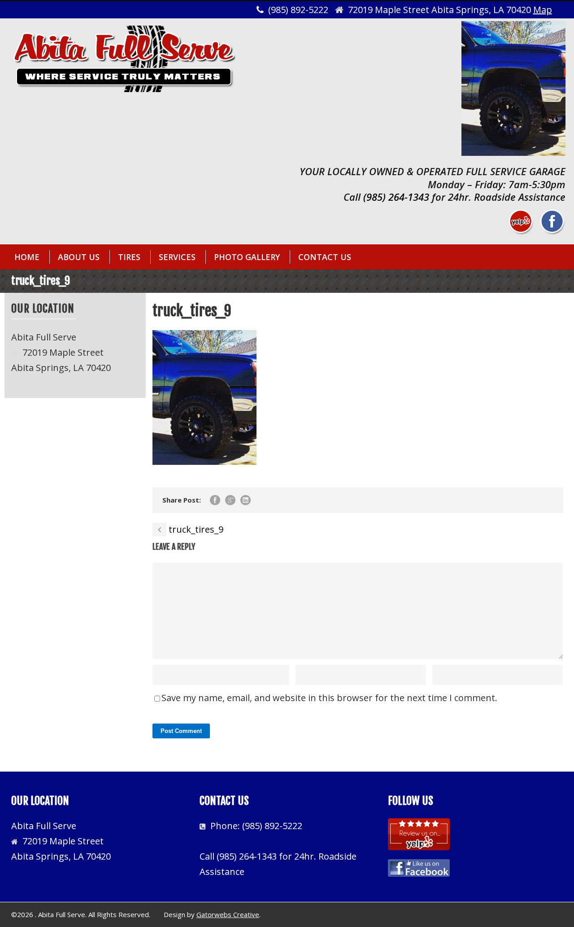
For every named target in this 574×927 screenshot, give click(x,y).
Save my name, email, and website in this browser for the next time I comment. (329, 698)
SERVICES (177, 257)
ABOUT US (79, 257)
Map (542, 10)
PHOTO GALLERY (247, 257)
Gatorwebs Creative (227, 914)
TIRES (129, 257)
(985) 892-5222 (272, 826)
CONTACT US (324, 257)
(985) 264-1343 (396, 196)
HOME (26, 257)
